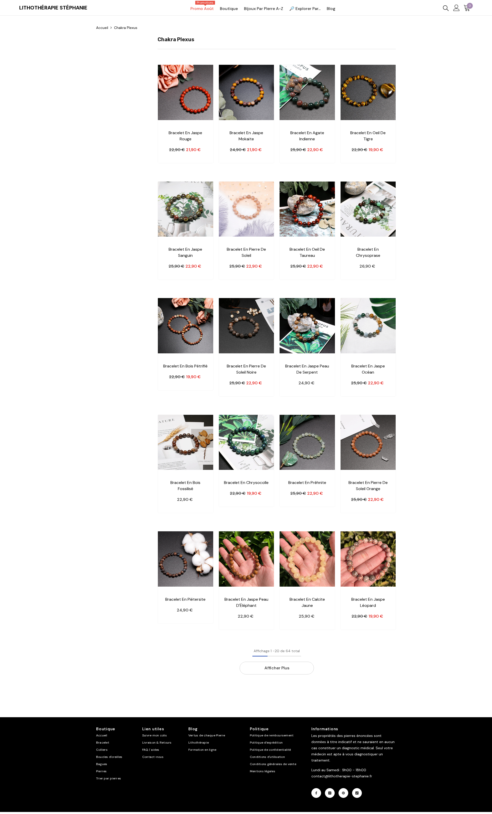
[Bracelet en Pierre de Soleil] (246, 209)
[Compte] (456, 8)
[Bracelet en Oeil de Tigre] (368, 92)
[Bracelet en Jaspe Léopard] (368, 559)
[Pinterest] (343, 793)
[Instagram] (330, 793)
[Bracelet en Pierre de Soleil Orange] (368, 442)
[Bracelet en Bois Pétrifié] (185, 325)
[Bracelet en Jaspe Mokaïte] (246, 92)
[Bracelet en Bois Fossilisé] (185, 442)
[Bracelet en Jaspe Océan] (368, 325)
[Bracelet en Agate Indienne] (307, 92)
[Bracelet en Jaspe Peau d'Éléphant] (246, 559)
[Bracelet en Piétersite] (185, 559)
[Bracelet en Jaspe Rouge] (185, 92)
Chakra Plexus (125, 27)
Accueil (102, 27)
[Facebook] (316, 793)
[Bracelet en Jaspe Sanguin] (185, 209)
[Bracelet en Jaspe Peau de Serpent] (307, 325)
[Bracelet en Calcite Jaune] (307, 559)
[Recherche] (445, 8)
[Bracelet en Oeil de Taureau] (307, 209)
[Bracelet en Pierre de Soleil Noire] (246, 325)
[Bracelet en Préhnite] (307, 442)
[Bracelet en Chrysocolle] (246, 442)
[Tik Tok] (357, 793)
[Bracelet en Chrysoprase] (368, 209)
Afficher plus (276, 668)
